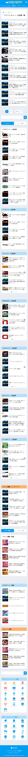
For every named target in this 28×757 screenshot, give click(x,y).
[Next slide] (24, 272)
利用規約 (13, 5)
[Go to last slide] (3, 272)
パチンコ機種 (20, 123)
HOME (14, 748)
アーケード (7, 123)
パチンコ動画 (7, 530)
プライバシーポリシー (22, 5)
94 (17, 111)
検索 (25, 117)
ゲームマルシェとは (5, 5)
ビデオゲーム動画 (20, 530)
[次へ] (21, 111)
